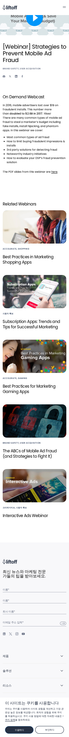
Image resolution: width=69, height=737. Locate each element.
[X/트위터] (10, 633)
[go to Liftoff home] (10, 7)
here (54, 172)
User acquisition (30, 68)
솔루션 (7, 671)
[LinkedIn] (4, 633)
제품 (6, 656)
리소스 (7, 685)
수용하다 (19, 730)
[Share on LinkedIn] (16, 76)
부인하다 (49, 729)
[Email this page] (4, 76)
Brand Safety (11, 68)
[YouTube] (23, 633)
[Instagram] (16, 633)
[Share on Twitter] (10, 76)
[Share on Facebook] (22, 76)
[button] (64, 7)
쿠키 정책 (10, 719)
